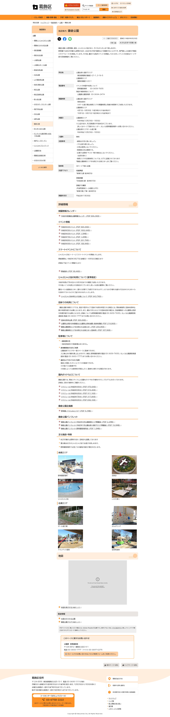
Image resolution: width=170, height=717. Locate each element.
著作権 (111, 706)
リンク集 (111, 701)
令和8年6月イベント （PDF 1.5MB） (74, 233)
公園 (61, 22)
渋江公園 (37, 114)
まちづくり (123, 17)
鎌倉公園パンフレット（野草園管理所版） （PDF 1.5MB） (80, 428)
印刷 (112, 43)
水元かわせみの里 (39, 160)
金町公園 (37, 119)
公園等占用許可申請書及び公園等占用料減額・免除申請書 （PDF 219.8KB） (88, 323)
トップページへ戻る (131, 665)
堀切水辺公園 (38, 55)
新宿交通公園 (38, 70)
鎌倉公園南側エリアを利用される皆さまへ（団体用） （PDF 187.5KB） (86, 330)
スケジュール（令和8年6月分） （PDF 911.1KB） (78, 393)
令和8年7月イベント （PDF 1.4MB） (74, 237)
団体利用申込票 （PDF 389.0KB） (73, 320)
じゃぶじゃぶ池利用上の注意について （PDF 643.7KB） (81, 296)
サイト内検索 (89, 5)
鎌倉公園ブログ (70, 622)
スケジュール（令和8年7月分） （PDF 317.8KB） (78, 397)
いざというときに (73, 5)
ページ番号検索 (102, 5)
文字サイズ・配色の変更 (119, 7)
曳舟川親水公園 (39, 84)
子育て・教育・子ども (66, 17)
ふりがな (115, 3)
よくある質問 (42, 167)
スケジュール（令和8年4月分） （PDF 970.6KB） (78, 387)
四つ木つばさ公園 (39, 129)
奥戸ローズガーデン (40, 141)
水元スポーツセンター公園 (42, 104)
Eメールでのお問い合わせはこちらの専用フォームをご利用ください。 (92, 654)
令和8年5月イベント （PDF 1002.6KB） (75, 230)
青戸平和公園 (38, 109)
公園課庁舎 (37, 150)
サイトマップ (112, 698)
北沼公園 (37, 75)
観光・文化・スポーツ (83, 17)
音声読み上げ (118, 11)
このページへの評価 (115, 709)
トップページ (45, 22)
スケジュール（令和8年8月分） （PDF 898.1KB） (78, 400)
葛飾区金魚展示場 (39, 155)
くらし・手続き (38, 17)
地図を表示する (70, 607)
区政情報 (134, 17)
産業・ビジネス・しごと (110, 17)
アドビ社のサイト (117, 628)
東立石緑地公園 (39, 94)
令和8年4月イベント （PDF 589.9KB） (75, 227)
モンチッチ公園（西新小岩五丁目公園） (42, 135)
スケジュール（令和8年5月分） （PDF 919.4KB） (78, 390)
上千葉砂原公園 (39, 80)
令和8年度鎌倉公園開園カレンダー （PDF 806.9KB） (80, 216)
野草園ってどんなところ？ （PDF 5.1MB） (76, 411)
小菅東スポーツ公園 (40, 65)
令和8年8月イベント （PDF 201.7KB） (75, 240)
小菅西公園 (37, 60)
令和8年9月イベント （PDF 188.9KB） (75, 243)
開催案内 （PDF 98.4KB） (70, 271)
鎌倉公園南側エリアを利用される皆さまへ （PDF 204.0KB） (83, 327)
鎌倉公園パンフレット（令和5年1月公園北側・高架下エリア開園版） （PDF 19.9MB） (90, 425)
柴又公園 (37, 89)
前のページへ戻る (112, 665)
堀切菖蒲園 (37, 50)
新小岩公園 (37, 99)
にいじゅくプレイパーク (41, 145)
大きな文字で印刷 (127, 43)
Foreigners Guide (73, 9)
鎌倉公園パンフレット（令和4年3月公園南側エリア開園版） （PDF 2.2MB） (87, 422)
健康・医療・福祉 (51, 17)
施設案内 (96, 17)
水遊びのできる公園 (68, 619)
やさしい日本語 (126, 3)
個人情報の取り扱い (115, 703)
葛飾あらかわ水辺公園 (41, 45)
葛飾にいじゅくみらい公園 (42, 40)
